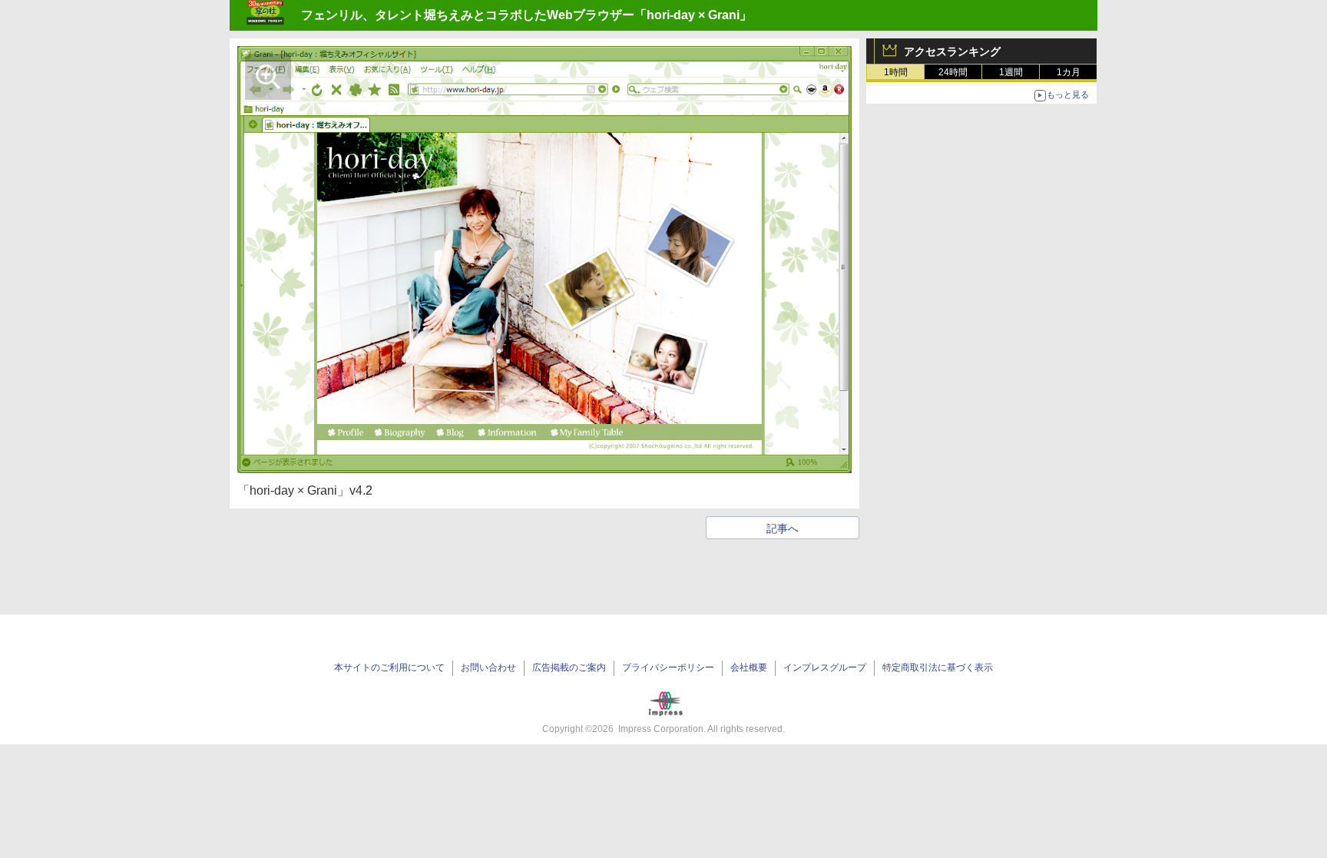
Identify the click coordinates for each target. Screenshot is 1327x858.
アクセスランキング (952, 51)
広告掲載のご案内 (569, 667)
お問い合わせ (488, 667)
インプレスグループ (824, 667)
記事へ (782, 528)
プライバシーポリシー (668, 667)
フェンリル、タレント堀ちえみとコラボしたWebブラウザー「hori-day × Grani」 (526, 15)
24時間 (953, 72)
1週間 (1011, 72)
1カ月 (1068, 72)
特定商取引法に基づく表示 (937, 667)
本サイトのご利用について (389, 667)
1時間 (896, 72)
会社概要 (748, 667)
